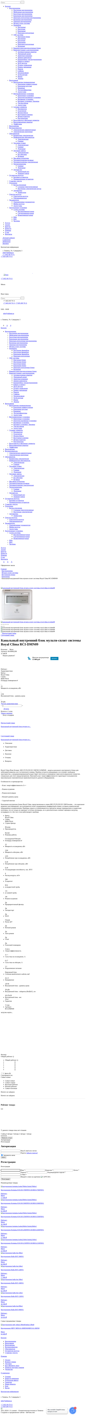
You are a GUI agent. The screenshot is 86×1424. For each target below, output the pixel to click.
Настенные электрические (22, 512)
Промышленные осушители (23, 179)
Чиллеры (16, 221)
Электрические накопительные (24, 130)
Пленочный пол (23, 171)
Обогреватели (14, 133)
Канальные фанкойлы (21, 354)
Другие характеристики (9, 704)
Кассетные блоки (19, 364)
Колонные (21, 46)
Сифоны (21, 71)
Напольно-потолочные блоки (24, 367)
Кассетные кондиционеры (22, 14)
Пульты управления (25, 65)
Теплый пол (17, 170)
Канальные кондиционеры (23, 16)
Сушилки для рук (15, 181)
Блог (6, 1386)
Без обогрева (22, 154)
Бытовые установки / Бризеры (28, 101)
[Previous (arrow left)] (2, 626)
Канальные (22, 31)
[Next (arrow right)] (4, 626)
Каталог (8, 6)
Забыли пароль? (32, 1153)
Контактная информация (10, 1391)
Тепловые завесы (19, 151)
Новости (8, 228)
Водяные (21, 156)
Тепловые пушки (19, 143)
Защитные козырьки (25, 56)
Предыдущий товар (9, 633)
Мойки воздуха (18, 204)
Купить (6, 709)
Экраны (20, 78)
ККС (15, 219)
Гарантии (8, 1382)
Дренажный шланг (24, 54)
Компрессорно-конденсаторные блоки (27, 48)
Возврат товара (10, 1362)
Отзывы (8, 1376)
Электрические (23, 139)
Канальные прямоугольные (27, 84)
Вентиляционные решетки (23, 122)
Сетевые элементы (20, 107)
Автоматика (17, 190)
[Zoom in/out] (8, 624)
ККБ (15, 217)
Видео (7, 1388)
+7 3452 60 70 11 (8, 254)
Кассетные (21, 29)
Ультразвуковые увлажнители (24, 202)
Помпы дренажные (24, 67)
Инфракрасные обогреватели (23, 137)
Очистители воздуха (20, 196)
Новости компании (12, 1378)
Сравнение (7, 240)
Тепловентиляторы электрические (25, 162)
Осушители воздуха (16, 175)
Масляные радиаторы (21, 158)
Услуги (7, 223)
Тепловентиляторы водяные (23, 160)
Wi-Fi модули (22, 63)
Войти (3, 1157)
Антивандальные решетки (27, 52)
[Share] (4, 624)
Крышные (21, 88)
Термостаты (22, 192)
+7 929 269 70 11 (7, 256)
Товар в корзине (6, 713)
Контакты (8, 234)
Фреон (20, 76)
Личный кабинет (9, 238)
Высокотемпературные (26, 211)
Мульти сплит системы (21, 23)
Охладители (22, 111)
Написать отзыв (7, 1138)
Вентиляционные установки (23, 94)
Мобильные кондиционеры (23, 12)
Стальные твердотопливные (28, 187)
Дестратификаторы (24, 90)
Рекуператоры (23, 118)
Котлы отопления (19, 185)
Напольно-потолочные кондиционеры (27, 18)
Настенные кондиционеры (23, 10)
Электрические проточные (23, 132)
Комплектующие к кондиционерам (25, 50)
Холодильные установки (18, 208)
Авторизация (5, 1140)
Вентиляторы (14, 126)
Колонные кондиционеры (22, 19)
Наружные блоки (24, 37)
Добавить (54, 658)
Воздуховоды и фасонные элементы (26, 120)
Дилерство (9, 1369)
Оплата (7, 1360)
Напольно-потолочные (26, 33)
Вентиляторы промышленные (24, 82)
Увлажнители (14, 200)
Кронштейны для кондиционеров (30, 59)
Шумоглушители (24, 116)
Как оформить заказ (12, 1365)
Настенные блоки (19, 362)
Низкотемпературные (25, 215)
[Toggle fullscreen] (6, 624)
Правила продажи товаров (14, 1367)
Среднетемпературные (26, 213)
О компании (5, 1373)
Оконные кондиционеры (22, 21)
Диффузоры (17, 124)
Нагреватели (22, 109)
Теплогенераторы (19, 164)
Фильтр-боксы (23, 113)
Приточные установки (26, 95)
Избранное (6, 242)
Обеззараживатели (20, 198)
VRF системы (18, 35)
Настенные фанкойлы (21, 350)
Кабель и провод (24, 61)
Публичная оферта (11, 1380)
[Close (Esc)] (2, 624)
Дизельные (21, 149)
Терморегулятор (23, 173)
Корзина (6, 243)
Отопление (13, 183)
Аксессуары (22, 92)
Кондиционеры (14, 8)
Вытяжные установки (25, 99)
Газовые (20, 141)
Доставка (8, 1364)
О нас (7, 232)
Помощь (8, 230)
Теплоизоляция (23, 73)
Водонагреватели (15, 128)
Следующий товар (7, 635)
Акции (7, 225)
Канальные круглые (25, 86)
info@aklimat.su (8, 252)
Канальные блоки (19, 366)
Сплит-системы (19, 209)
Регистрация (5, 1142)
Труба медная (22, 75)
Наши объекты (10, 1384)
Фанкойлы (17, 25)
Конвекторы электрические (23, 135)
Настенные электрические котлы (29, 189)
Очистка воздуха (15, 194)
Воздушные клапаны (25, 114)
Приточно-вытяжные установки (29, 97)
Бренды (7, 227)
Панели (20, 69)
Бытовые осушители (20, 177)
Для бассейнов (23, 103)
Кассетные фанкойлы (21, 352)
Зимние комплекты (24, 57)
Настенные (22, 27)
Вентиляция (13, 80)
